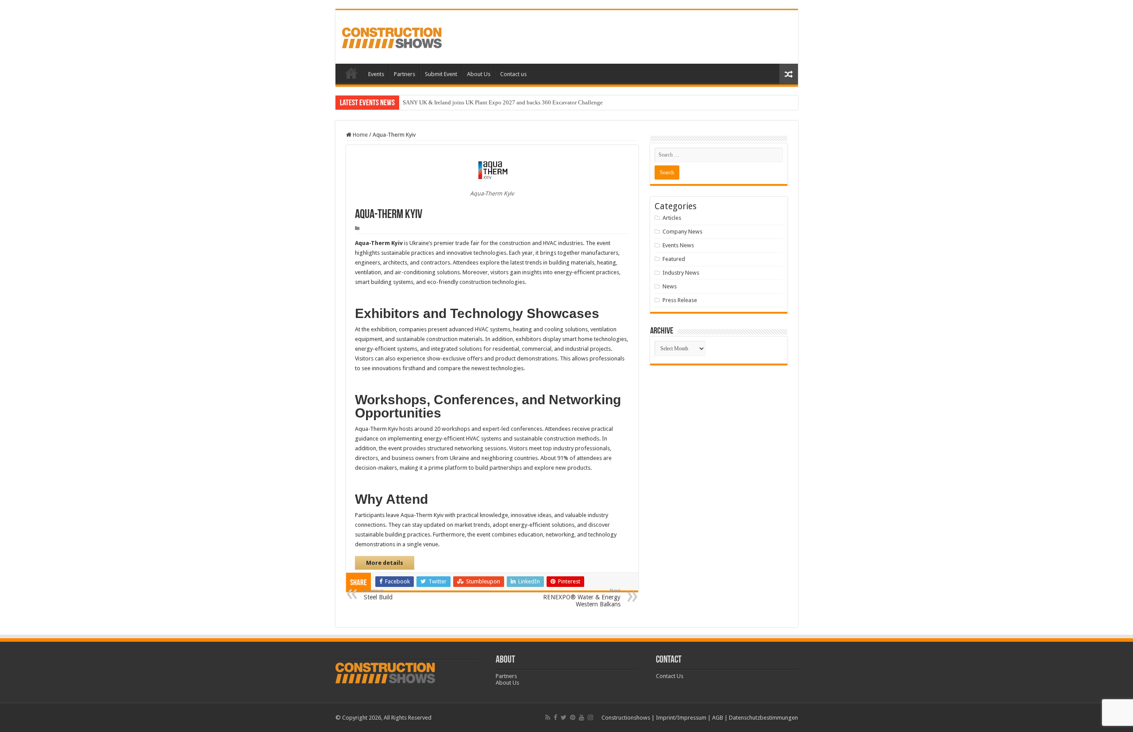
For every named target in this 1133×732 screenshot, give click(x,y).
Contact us (513, 74)
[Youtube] (581, 717)
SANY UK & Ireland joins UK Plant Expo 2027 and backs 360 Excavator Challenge (503, 102)
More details (384, 563)
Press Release (680, 300)
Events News (678, 245)
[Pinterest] (572, 717)
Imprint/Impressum (681, 717)
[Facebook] (555, 717)
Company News (682, 231)
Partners (404, 74)
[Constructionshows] (392, 36)
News (670, 286)
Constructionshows (625, 717)
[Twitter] (563, 717)
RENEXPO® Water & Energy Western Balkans (581, 598)
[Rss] (547, 717)
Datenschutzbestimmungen (763, 717)
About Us (478, 74)
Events (376, 74)
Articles (672, 218)
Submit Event (441, 74)
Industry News (681, 272)
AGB (717, 717)
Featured (674, 259)
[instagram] (590, 717)
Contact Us (669, 676)
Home (351, 73)
